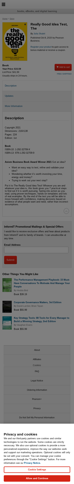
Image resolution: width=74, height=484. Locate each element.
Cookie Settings (37, 469)
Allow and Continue (37, 478)
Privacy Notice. (32, 463)
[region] (37, 454)
